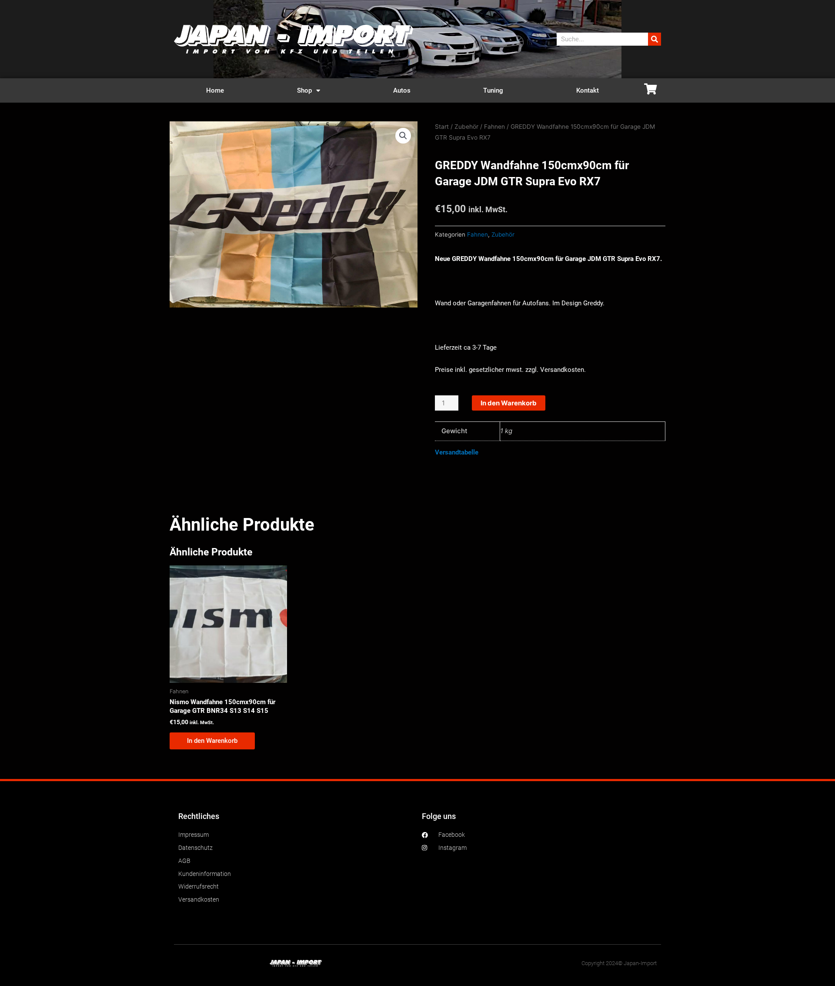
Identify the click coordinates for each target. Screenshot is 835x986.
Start (442, 126)
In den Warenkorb (509, 403)
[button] (403, 136)
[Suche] (654, 39)
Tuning (493, 90)
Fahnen (494, 126)
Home (215, 90)
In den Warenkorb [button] (212, 741)
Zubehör (466, 126)
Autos (402, 90)
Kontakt (587, 90)
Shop (304, 90)
